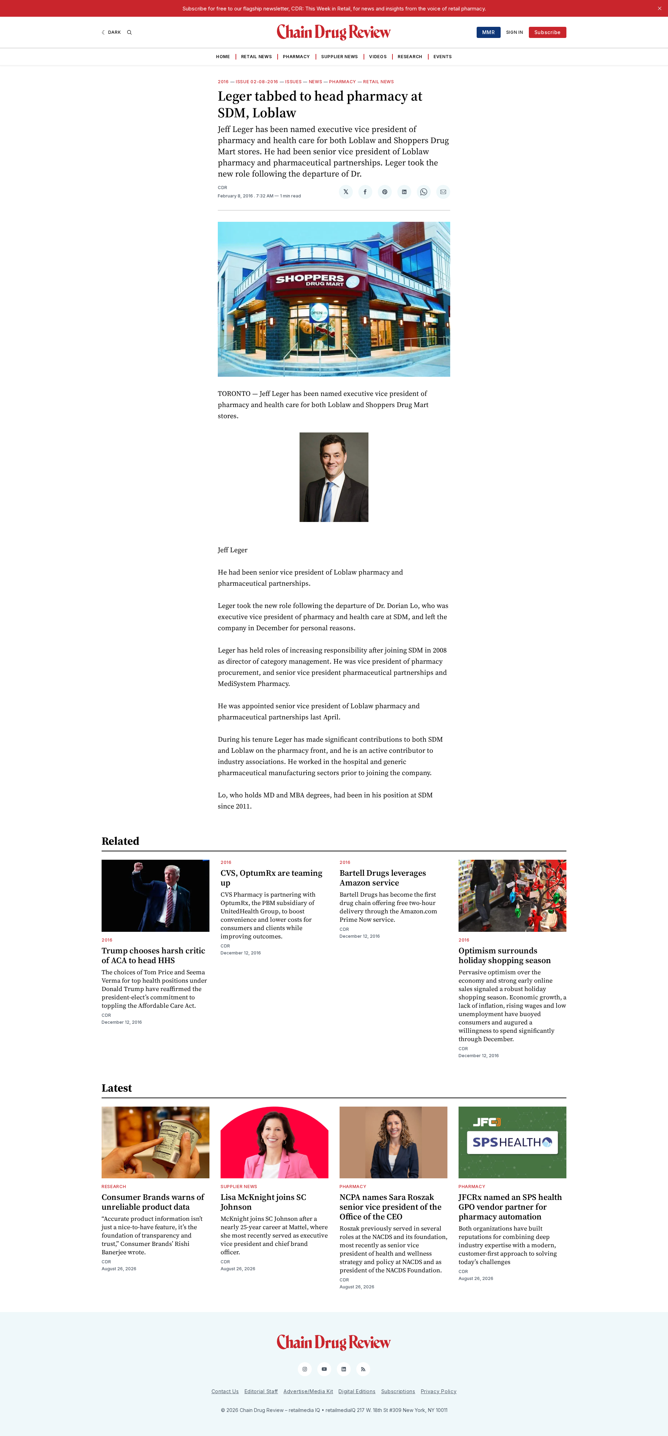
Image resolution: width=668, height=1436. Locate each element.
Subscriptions (398, 1391)
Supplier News (339, 56)
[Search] (129, 32)
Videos (378, 56)
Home (223, 56)
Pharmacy (296, 56)
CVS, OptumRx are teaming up (272, 877)
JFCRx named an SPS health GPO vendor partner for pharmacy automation (510, 1206)
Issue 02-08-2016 (257, 81)
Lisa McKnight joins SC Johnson (263, 1201)
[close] (659, 8)
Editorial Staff (261, 1391)
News (316, 81)
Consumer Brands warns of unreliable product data (153, 1201)
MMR (488, 32)
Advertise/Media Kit (308, 1391)
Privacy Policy (439, 1391)
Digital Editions (357, 1391)
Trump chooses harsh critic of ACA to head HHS (153, 955)
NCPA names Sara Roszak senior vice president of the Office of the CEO (391, 1206)
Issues (293, 81)
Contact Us (225, 1391)
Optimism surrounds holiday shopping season (505, 955)
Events (443, 56)
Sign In (514, 32)
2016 (223, 81)
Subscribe (547, 32)
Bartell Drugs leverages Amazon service (383, 877)
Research (410, 56)
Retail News (256, 56)
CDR (223, 187)
